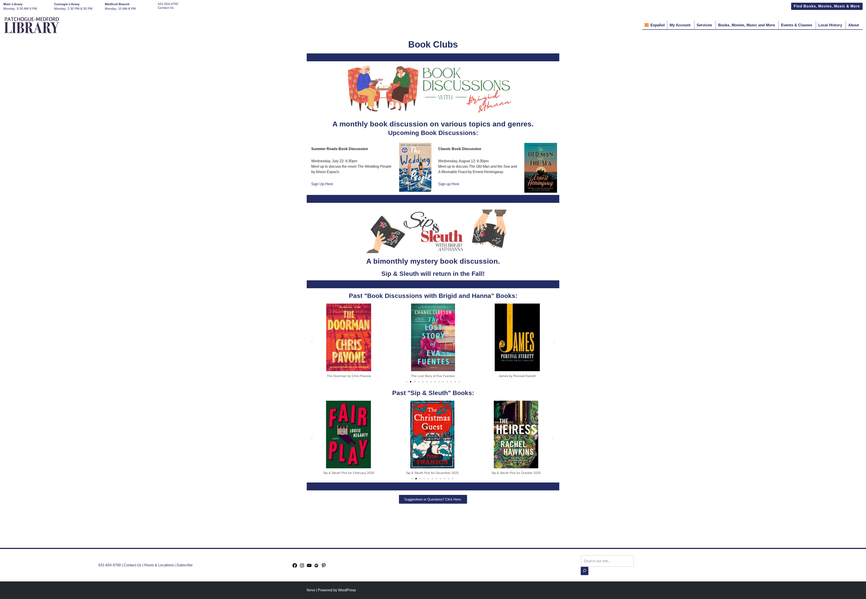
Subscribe (184, 565)
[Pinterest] (323, 567)
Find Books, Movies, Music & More (827, 6)
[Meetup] (316, 567)
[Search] (584, 571)
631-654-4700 (168, 4)
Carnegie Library (67, 4)
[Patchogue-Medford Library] (31, 25)
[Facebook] (294, 567)
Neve (311, 590)
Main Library (13, 4)
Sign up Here (448, 184)
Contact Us (166, 7)
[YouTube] (309, 567)
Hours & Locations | (160, 565)
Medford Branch (117, 4)
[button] (312, 341)
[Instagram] (302, 567)
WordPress (347, 590)
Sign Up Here (322, 184)
